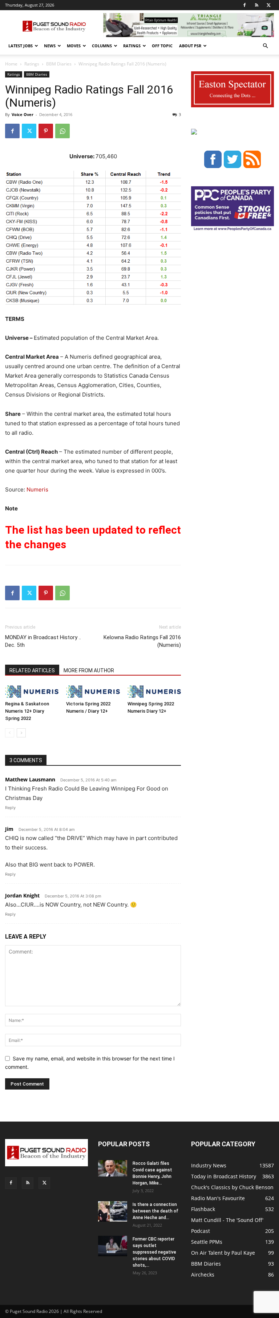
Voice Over (22, 114)
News (50, 45)
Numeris (37, 489)
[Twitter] (268, 5)
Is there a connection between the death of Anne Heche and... (155, 1211)
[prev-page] (9, 732)
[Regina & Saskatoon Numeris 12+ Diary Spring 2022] (31, 691)
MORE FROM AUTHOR (89, 670)
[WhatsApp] (62, 131)
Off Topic (162, 45)
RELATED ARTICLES (32, 670)
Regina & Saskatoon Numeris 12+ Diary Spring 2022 (27, 711)
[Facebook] (244, 5)
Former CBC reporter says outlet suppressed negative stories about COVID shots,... (154, 1252)
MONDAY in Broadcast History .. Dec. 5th (43, 641)
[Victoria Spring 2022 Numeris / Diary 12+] (93, 691)
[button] (265, 46)
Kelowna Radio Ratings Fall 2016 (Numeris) (142, 641)
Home (11, 64)
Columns (102, 45)
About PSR (190, 45)
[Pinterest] (46, 131)
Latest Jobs (20, 45)
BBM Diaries (59, 64)
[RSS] (256, 5)
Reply (10, 807)
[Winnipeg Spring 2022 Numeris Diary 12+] (154, 691)
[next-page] (21, 732)
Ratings (132, 45)
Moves (74, 45)
